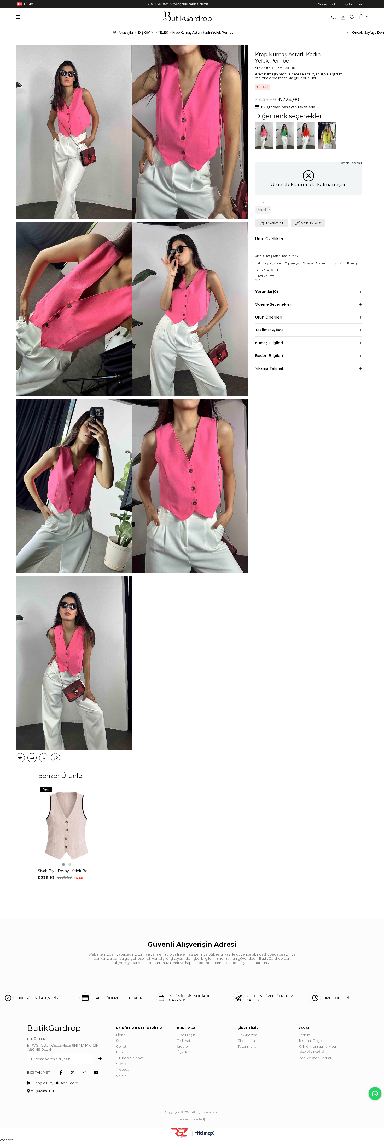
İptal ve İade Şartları (315, 1058)
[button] (63, 864)
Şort (119, 1040)
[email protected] (192, 1119)
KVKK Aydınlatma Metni (318, 1046)
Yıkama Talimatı (269, 368)
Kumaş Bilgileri (269, 342)
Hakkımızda (247, 1035)
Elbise (121, 1035)
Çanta (121, 1075)
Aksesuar (123, 1069)
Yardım (363, 4)
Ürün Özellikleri (269, 238)
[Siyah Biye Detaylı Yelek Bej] (66, 826)
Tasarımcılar (248, 1046)
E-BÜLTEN (36, 1039)
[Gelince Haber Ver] (55, 757)
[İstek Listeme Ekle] (20, 757)
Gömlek (122, 1063)
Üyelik (182, 1052)
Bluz (119, 1052)
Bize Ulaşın (186, 1035)
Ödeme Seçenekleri (273, 304)
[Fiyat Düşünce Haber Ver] (43, 757)
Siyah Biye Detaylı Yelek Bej (63, 870)
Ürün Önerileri (268, 317)
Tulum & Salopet (130, 1058)
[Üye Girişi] (343, 17)
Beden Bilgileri (269, 355)
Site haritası (247, 1040)
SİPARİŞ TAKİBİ (311, 1052)
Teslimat (183, 1040)
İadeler (183, 1046)
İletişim (305, 1035)
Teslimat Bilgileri (312, 1040)
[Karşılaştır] (32, 757)
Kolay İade (348, 4)
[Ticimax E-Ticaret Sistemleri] (204, 1134)
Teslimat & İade (269, 330)
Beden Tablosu (351, 163)
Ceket (121, 1046)
